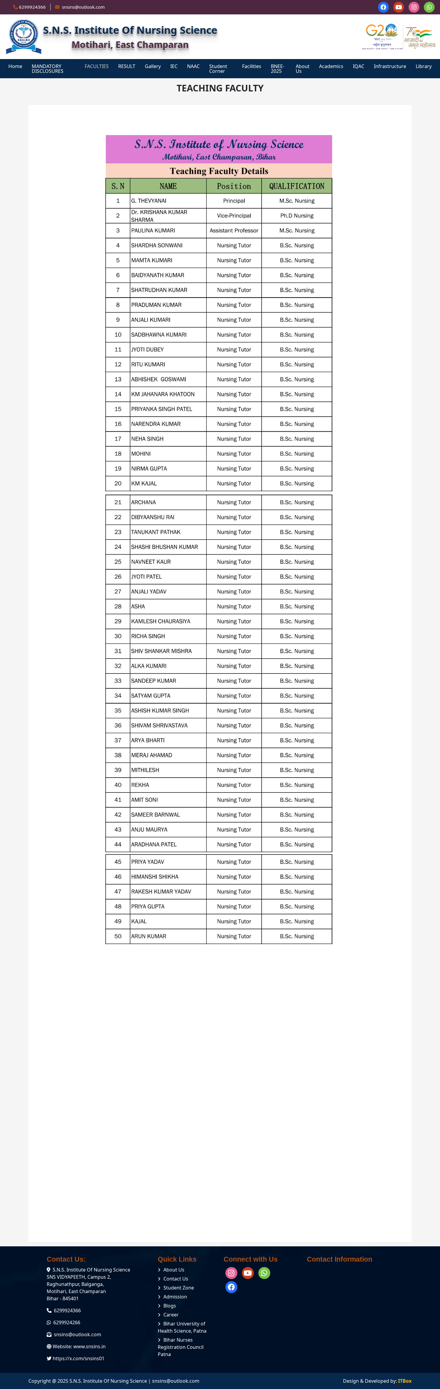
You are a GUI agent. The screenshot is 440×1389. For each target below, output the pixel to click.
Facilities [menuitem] (251, 66)
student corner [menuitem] (218, 68)
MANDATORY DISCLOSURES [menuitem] (47, 68)
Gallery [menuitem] (153, 66)
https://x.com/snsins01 (78, 1358)
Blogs (169, 1305)
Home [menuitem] (15, 66)
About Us (173, 1269)
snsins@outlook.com (77, 1334)
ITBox (405, 1381)
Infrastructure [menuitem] (390, 66)
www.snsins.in (89, 1346)
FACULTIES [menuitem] (97, 66)
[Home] (24, 36)
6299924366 (32, 7)
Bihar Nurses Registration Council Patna (181, 1347)
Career (171, 1314)
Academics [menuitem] (331, 66)
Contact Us (175, 1278)
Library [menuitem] (424, 66)
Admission (175, 1296)
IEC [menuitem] (173, 66)
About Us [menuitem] (302, 68)
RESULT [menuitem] (126, 66)
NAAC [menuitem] (193, 66)
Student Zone (178, 1287)
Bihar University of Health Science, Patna (182, 1327)
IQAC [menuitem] (358, 66)
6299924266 (66, 1322)
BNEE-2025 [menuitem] (277, 68)
